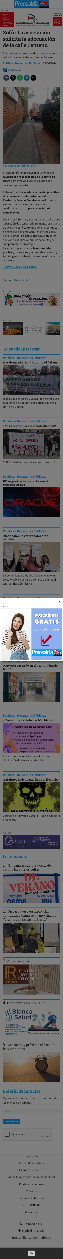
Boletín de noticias (22, 1091)
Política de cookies (31, 1184)
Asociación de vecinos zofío (19, 166)
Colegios (31, 1191)
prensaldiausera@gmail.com (31, 1238)
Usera (17, 280)
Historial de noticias (31, 1163)
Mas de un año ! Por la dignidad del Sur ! (31, 362)
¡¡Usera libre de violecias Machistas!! (28, 720)
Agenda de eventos (31, 1170)
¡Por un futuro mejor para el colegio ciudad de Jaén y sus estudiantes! (28, 604)
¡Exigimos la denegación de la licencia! (31, 779)
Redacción (14, 70)
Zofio (26, 280)
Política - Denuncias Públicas (21, 63)
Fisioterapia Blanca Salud (26, 1003)
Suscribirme (11, 1121)
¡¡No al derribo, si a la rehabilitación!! (29, 426)
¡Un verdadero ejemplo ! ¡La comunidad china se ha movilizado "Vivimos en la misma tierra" (29, 916)
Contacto (32, 1156)
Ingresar (33, 1212)
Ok (31, 1253)
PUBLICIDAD (31, 1205)
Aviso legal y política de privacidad (31, 1177)
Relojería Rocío (18, 961)
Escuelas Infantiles (31, 1198)
